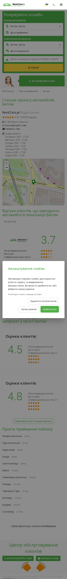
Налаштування (29, 309)
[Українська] (46, 4)
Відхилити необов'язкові (43, 301)
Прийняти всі (50, 309)
